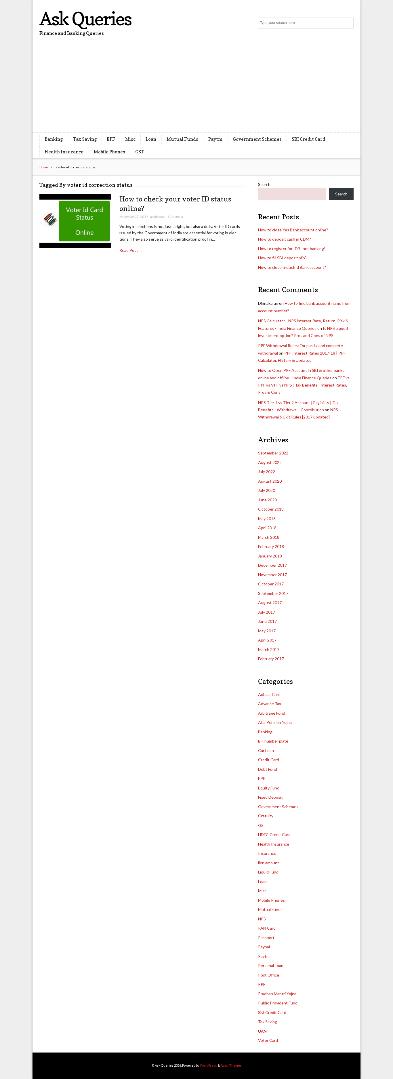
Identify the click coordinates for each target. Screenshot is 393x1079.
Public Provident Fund (277, 1002)
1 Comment (175, 216)
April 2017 (267, 639)
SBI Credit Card (308, 139)
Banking (54, 139)
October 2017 (271, 583)
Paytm (215, 139)
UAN (262, 1031)
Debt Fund (267, 769)
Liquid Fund (268, 871)
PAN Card (267, 928)
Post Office (268, 975)
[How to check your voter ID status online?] (75, 221)
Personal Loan (270, 965)
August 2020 (270, 481)
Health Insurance (64, 152)
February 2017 (271, 658)
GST (139, 152)
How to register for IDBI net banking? (292, 248)
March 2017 (268, 649)
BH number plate (273, 741)
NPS (262, 918)
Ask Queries (85, 18)
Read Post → (131, 250)
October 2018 (271, 509)
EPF (111, 139)
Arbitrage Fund (271, 713)
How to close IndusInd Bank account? (292, 267)
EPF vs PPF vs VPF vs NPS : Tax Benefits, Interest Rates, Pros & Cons (304, 385)
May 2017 (267, 630)
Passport (266, 937)
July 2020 (266, 490)
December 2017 (272, 565)
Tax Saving (85, 139)
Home (43, 167)
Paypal (264, 946)
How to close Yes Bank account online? (293, 229)
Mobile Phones (109, 152)
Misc (130, 139)
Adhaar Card (269, 694)
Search (264, 184)
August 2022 (270, 462)
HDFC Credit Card (274, 834)
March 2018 (268, 537)
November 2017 (272, 574)
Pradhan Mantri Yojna (277, 993)
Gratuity (265, 815)
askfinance (157, 216)
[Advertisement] (196, 89)
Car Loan (266, 750)
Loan (151, 139)
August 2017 (270, 602)
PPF (261, 984)
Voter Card (268, 1040)
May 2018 (267, 518)
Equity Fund (268, 787)
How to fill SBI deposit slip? (282, 257)
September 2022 (273, 452)
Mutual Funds (182, 139)
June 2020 (267, 499)
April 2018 (267, 527)
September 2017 (273, 593)
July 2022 (266, 471)
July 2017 (266, 612)
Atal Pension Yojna (275, 722)
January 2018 (270, 555)
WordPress (208, 1065)
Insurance (267, 853)
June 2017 (267, 621)
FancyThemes (231, 1065)
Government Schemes (257, 139)
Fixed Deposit (270, 797)
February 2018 (271, 546)
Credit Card (268, 759)
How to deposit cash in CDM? (284, 239)
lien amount (268, 862)
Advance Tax (269, 703)
